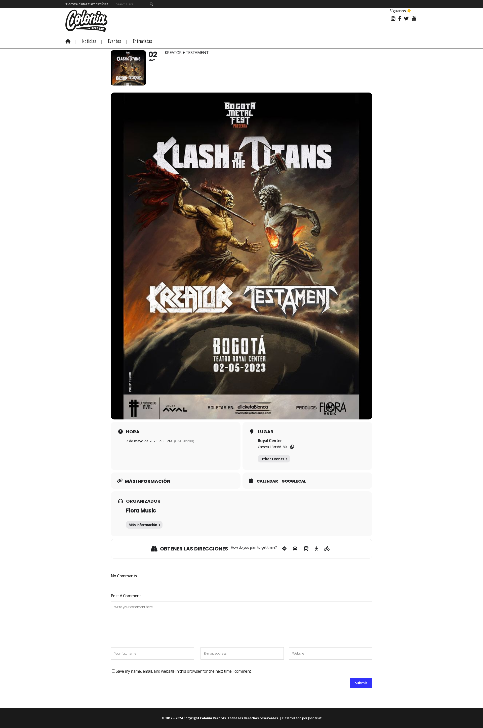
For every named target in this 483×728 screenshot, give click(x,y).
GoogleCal (293, 481)
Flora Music (141, 511)
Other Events (272, 458)
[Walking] (316, 548)
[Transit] (306, 548)
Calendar (267, 481)
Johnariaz (314, 718)
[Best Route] (284, 548)
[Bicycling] (326, 548)
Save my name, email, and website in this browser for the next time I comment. (184, 671)
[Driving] (295, 548)
